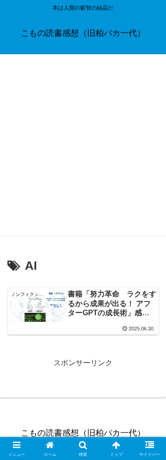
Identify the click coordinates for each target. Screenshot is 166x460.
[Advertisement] (83, 148)
